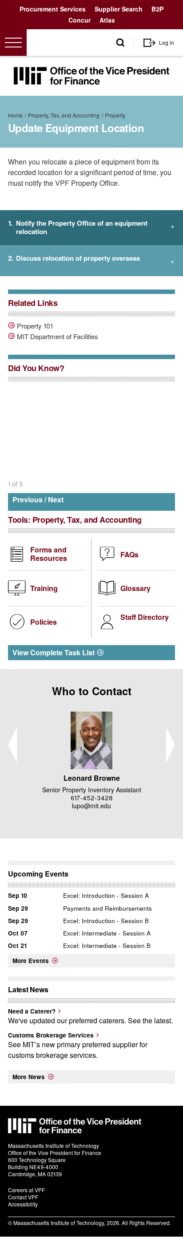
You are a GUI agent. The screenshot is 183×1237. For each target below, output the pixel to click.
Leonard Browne (92, 778)
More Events (30, 960)
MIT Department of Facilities (57, 337)
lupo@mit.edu (91, 805)
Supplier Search (119, 8)
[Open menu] (13, 42)
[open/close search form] (120, 42)
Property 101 (35, 326)
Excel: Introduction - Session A (106, 895)
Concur (79, 20)
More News (28, 1077)
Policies (43, 622)
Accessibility (23, 1204)
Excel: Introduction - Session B (106, 920)
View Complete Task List (53, 652)
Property (115, 115)
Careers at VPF (26, 1190)
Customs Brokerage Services (51, 1035)
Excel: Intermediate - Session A (107, 933)
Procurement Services (53, 8)
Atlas (107, 20)
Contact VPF (23, 1197)
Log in (166, 42)
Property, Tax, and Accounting (63, 115)
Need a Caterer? (32, 1011)
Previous (27, 499)
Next (56, 499)
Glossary (135, 588)
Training (44, 588)
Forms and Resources (48, 553)
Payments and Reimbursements (107, 908)
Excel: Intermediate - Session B (107, 945)
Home (15, 115)
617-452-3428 (92, 797)
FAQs (129, 554)
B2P (157, 8)
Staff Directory (144, 617)
